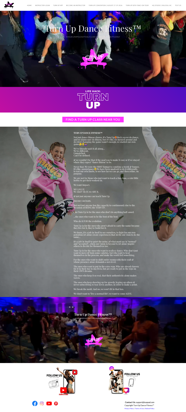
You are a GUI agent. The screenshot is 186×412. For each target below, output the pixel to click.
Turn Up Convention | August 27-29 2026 (105, 5)
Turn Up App (58, 5)
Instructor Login (42, 5)
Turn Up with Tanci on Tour (137, 5)
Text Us (178, 5)
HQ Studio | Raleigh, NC (162, 5)
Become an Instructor (75, 5)
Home (29, 5)
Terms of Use (139, 408)
